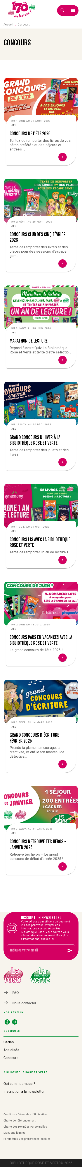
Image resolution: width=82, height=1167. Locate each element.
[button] (41, 140)
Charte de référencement (19, 1120)
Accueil (8, 24)
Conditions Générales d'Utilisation (25, 1114)
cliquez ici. (48, 939)
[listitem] (7, 1022)
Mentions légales (14, 1132)
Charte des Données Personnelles (25, 1126)
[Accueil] (21, 10)
